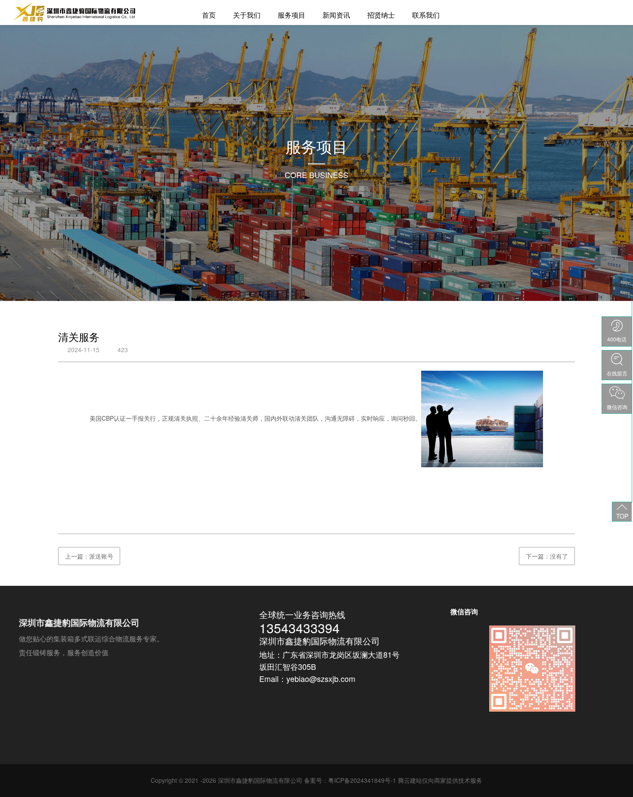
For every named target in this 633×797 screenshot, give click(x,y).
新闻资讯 (336, 15)
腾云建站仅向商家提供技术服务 (440, 780)
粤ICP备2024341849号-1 (362, 780)
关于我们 (247, 15)
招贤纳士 (381, 15)
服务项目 (291, 15)
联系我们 (426, 15)
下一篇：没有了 (547, 556)
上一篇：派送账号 (89, 556)
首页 (209, 15)
